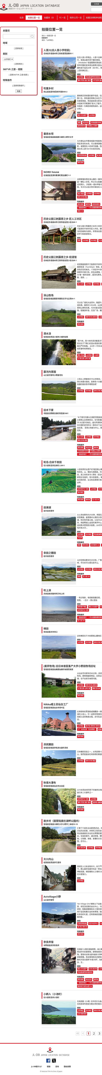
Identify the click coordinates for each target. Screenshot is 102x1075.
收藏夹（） (49, 17)
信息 (22, 17)
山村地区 (7, 59)
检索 (18, 91)
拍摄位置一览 (34, 17)
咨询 (57, 1066)
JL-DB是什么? (36, 1066)
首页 (43, 36)
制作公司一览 (76, 17)
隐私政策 (67, 1066)
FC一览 (62, 17)
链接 (48, 1066)
